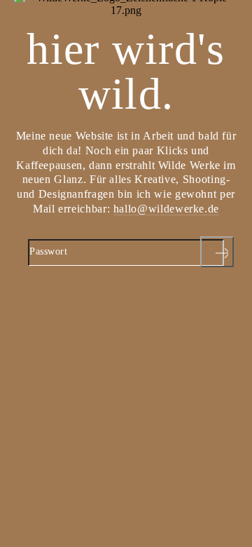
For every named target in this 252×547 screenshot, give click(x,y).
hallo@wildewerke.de (166, 209)
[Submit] (217, 251)
